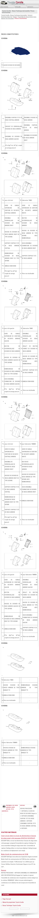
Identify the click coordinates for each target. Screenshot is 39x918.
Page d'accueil (4, 7)
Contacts (30, 7)
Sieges (15, 17)
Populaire (17, 7)
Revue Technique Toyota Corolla (12, 905)
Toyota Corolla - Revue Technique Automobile (14, 15)
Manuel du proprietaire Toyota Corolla (13, 902)
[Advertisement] (19, 26)
